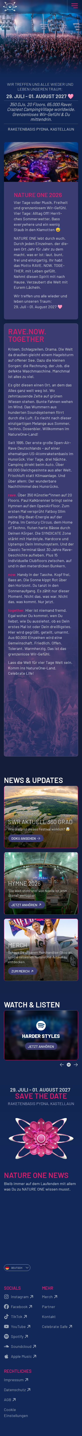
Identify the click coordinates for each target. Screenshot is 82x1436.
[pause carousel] (68, 1064)
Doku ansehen (24, 838)
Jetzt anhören (24, 905)
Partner (48, 1306)
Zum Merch (20, 971)
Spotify (17, 1336)
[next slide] (75, 1064)
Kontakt (49, 1316)
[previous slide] (62, 1064)
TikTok (16, 1316)
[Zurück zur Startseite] (41, 6)
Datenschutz (15, 1389)
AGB (7, 1399)
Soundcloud (21, 1346)
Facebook (19, 1306)
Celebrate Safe (55, 1326)
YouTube (18, 1326)
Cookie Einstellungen (16, 1412)
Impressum (14, 1379)
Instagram (20, 1296)
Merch (47, 1296)
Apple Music (21, 1356)
